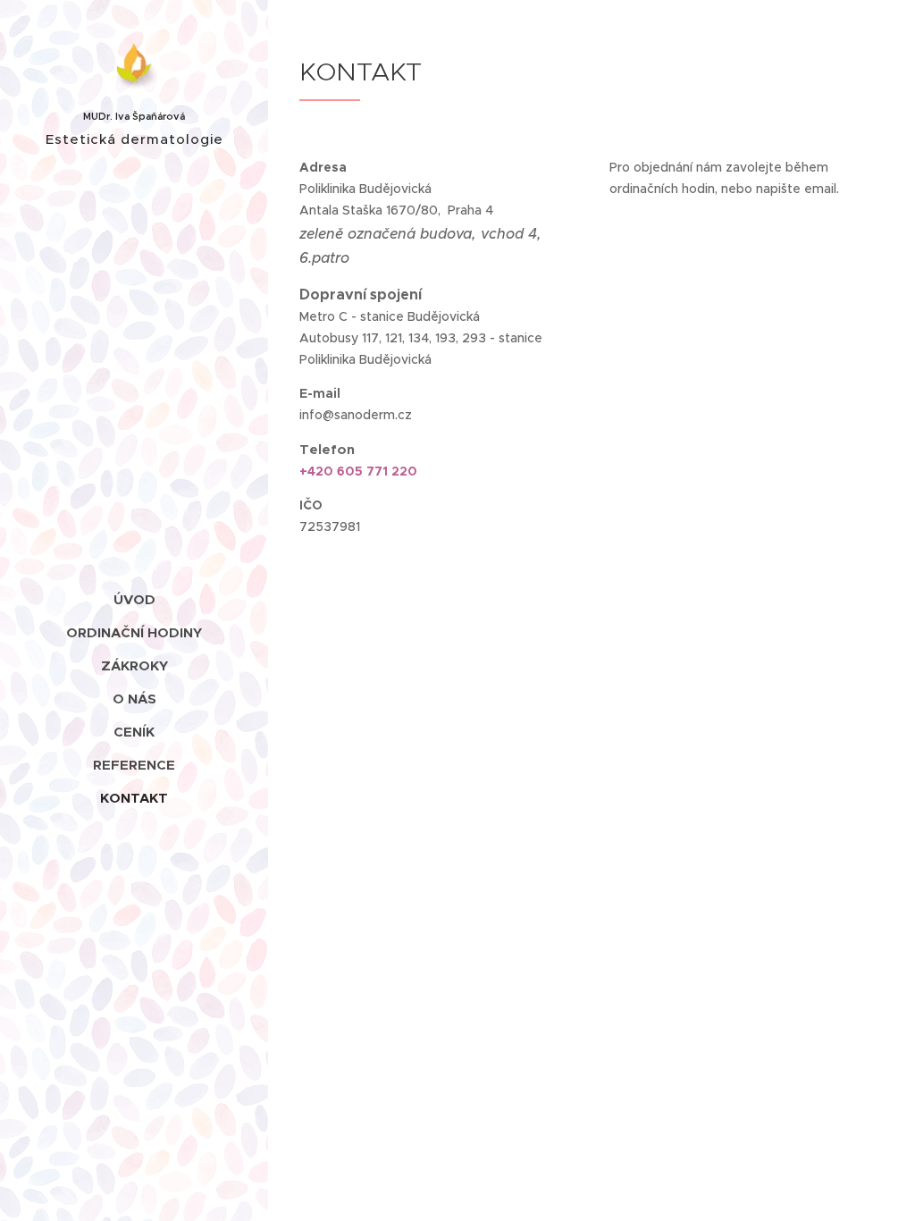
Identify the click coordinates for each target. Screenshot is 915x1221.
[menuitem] (134, 599)
